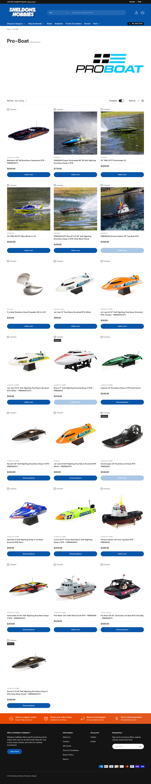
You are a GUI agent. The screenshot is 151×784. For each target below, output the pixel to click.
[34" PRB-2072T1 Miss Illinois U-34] (28, 208)
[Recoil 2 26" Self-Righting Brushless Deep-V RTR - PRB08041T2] (28, 436)
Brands (132, 2)
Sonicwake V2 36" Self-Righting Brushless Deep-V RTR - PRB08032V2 (28, 616)
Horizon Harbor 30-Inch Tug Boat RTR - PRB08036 (118, 540)
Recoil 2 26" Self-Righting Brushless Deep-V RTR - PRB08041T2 (28, 465)
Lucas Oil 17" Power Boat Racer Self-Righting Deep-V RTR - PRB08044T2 (73, 540)
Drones (87, 23)
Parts (95, 23)
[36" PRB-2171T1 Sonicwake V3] (122, 133)
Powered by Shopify (30, 776)
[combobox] (86, 12)
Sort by (10, 101)
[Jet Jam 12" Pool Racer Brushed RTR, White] (75, 284)
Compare (113, 101)
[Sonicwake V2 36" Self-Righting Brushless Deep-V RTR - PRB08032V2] (28, 588)
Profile (93, 741)
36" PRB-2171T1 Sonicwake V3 (113, 160)
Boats (49, 23)
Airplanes (59, 23)
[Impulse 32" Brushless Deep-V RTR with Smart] (122, 360)
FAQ (139, 2)
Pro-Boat (15, 29)
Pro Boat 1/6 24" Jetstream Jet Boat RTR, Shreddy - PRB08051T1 (122, 616)
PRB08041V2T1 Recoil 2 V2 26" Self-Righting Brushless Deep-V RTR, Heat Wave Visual (72, 237)
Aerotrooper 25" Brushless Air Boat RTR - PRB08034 (118, 465)
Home (9, 29)
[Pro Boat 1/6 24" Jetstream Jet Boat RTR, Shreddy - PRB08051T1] (122, 588)
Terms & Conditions (71, 750)
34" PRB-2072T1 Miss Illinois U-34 (21, 236)
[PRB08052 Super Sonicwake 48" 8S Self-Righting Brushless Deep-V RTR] (75, 133)
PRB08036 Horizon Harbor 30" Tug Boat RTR (120, 236)
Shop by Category (15, 23)
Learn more (31, 2)
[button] (142, 12)
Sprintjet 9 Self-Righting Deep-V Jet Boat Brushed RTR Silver (25, 540)
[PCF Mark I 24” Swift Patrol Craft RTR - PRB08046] (75, 588)
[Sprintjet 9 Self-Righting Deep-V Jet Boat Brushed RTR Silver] (28, 512)
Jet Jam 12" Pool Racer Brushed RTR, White (72, 312)
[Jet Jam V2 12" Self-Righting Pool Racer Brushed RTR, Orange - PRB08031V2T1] (122, 284)
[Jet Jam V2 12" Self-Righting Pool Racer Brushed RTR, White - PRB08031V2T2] (28, 360)
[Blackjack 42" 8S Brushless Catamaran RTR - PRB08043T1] (28, 133)
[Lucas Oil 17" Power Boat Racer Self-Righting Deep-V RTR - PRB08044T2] (75, 512)
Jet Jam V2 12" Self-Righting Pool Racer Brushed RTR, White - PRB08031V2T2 (28, 389)
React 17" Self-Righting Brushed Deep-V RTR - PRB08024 (74, 389)
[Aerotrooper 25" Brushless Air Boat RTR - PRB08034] (122, 436)
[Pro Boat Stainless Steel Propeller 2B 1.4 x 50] (28, 284)
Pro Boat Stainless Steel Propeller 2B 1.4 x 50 (26, 312)
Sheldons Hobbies (17, 776)
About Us (66, 737)
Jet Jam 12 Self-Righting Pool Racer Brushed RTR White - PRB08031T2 (75, 465)
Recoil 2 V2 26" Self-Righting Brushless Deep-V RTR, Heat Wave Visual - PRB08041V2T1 (27, 692)
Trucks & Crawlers (74, 23)
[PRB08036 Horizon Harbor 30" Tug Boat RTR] (122, 208)
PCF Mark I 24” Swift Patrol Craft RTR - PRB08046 (75, 615)
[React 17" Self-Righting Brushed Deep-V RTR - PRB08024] (75, 360)
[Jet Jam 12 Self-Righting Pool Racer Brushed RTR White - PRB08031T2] (75, 436)
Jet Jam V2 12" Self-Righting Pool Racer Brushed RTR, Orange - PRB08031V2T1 (121, 313)
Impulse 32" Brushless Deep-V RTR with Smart (121, 388)
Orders (93, 737)
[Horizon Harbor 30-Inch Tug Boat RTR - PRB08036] (122, 512)
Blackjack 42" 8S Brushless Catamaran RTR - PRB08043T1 (26, 161)
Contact (66, 741)
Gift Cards (67, 746)
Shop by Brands (35, 23)
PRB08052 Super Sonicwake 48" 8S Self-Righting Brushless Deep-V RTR (75, 161)
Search (65, 759)
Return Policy (68, 755)
